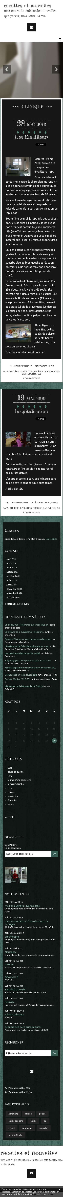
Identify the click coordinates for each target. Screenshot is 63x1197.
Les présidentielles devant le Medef (22, 653)
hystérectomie (18, 371)
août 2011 (12, 580)
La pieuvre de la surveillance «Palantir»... (24, 632)
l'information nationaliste (17, 642)
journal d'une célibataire (19, 780)
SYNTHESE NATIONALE (16, 663)
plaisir (33, 1121)
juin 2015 (11, 559)
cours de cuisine (16, 772)
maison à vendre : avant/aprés (22, 905)
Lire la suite (51, 539)
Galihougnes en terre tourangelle (21, 675)
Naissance (11, 952)
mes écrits (13, 796)
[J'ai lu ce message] (59, 1189)
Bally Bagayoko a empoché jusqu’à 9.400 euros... (29, 660)
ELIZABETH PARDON (18, 670)
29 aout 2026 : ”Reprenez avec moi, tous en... (27, 625)
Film (10, 776)
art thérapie (12, 936)
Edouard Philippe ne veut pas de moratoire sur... (28, 639)
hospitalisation (31, 411)
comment (13, 1114)
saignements (29, 374)
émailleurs (44, 371)
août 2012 (12, 567)
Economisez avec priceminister (23, 1027)
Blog (10, 768)
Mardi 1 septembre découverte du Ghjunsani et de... (30, 667)
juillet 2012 (12, 572)
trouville (10, 1002)
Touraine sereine (49, 675)
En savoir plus (39, 1194)
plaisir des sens (16, 1121)
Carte (9, 816)
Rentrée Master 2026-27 (17, 679)
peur (52, 508)
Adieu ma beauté (14, 1014)
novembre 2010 (15, 593)
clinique (32, 371)
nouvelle (43, 1128)
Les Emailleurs (32, 137)
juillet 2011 (12, 584)
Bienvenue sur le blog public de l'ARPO (24, 686)
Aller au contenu (12, 2)
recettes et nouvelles (27, 5)
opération (26, 508)
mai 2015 (11, 563)
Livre (10, 788)
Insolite (9, 964)
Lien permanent (23, 366)
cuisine (28, 1114)
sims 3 (11, 804)
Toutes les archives (17, 604)
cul (45, 1121)
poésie (42, 1114)
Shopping (12, 800)
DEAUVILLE (11, 977)
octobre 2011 (13, 576)
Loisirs (11, 792)
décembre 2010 (14, 589)
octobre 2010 (13, 597)
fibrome (55, 371)
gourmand (27, 1128)
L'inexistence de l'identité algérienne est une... (27, 646)
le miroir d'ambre (16, 784)
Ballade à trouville (15, 989)
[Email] (31, 27)
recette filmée (15, 1135)
